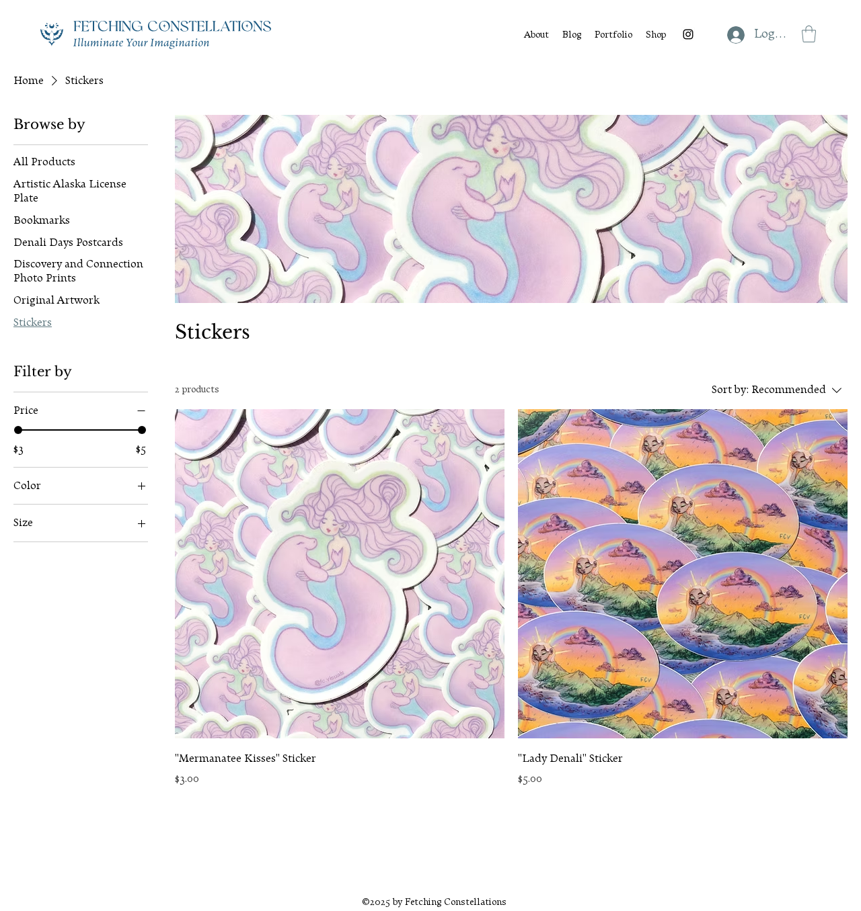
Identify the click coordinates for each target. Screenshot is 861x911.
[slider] (18, 430)
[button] (809, 34)
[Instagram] (688, 34)
